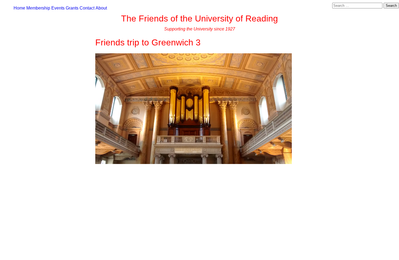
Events (58, 8)
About (101, 8)
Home (19, 8)
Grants (72, 8)
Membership (38, 8)
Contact (87, 8)
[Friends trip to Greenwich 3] (193, 162)
